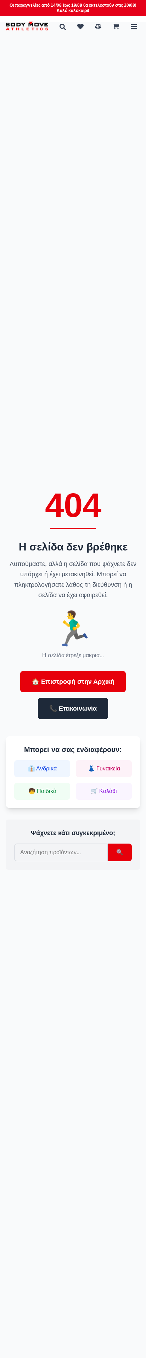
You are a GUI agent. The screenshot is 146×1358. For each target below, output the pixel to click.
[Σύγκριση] (98, 27)
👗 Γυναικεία (104, 768)
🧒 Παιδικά (42, 791)
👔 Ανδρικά (42, 768)
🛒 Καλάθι (104, 791)
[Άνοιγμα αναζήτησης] (63, 27)
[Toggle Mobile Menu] (134, 26)
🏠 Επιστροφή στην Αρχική (73, 681)
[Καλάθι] (116, 27)
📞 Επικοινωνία (73, 708)
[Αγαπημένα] (80, 27)
